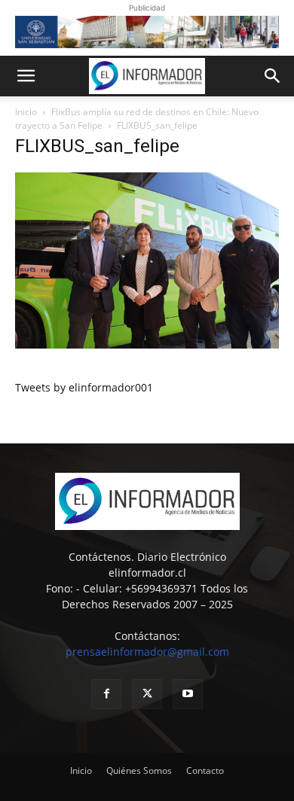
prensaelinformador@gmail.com (147, 651)
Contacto (205, 770)
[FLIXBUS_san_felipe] (147, 344)
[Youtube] (188, 694)
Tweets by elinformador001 (84, 387)
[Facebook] (106, 694)
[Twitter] (147, 694)
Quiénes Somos (139, 770)
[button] (26, 76)
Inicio (26, 111)
